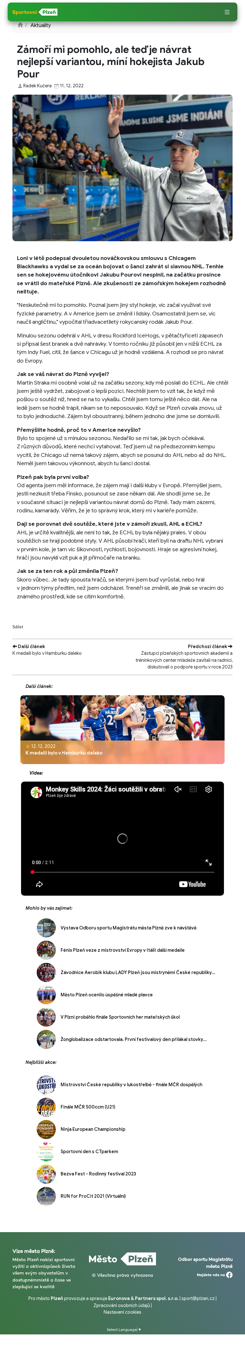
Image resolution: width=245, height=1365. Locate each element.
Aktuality (41, 25)
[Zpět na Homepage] (20, 25)
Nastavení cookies (122, 1312)
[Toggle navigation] (227, 12)
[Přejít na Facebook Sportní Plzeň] (215, 1273)
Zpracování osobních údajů (121, 1305)
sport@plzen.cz (198, 1298)
